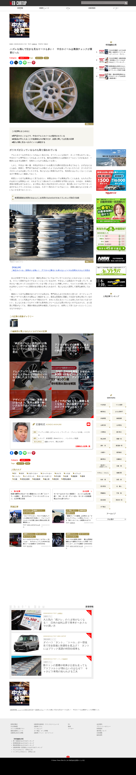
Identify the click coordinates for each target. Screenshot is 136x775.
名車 (66, 476)
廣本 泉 (103, 445)
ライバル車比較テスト (18, 728)
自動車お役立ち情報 (17, 733)
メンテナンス (29, 476)
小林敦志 (59, 613)
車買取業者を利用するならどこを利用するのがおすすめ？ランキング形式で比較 (47, 198)
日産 (15, 479)
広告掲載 (99, 733)
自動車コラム (24, 58)
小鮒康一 (103, 452)
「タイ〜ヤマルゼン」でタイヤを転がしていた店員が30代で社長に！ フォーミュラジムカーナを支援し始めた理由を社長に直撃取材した (36, 519)
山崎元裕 (103, 425)
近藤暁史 (34, 44)
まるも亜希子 (119, 411)
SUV (22, 473)
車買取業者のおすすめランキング (23, 743)
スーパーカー (47, 473)
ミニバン (17, 476)
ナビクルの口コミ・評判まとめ (23, 749)
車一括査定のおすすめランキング (23, 741)
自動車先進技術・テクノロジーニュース (46, 724)
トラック (78, 473)
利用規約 (99, 728)
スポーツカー (33, 473)
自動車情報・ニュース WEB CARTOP (22, 710)
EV (15, 473)
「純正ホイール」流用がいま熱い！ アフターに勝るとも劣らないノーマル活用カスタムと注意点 (50, 270)
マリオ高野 (119, 405)
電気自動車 (67, 479)
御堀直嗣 (119, 418)
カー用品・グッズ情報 (72, 510)
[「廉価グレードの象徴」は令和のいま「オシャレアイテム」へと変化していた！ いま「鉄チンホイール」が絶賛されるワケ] (58, 516)
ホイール (39, 58)
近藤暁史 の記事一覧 (83, 446)
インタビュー (27, 510)
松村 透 (103, 479)
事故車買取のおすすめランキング (23, 745)
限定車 (56, 479)
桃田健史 (119, 452)
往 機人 (119, 486)
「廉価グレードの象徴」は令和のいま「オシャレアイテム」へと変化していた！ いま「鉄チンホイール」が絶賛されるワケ (79, 518)
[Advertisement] (51, 580)
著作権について (101, 731)
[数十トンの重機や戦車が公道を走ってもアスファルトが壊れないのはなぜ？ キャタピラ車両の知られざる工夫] (26, 666)
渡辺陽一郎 (119, 445)
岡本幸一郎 (119, 500)
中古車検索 (14, 726)
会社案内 (99, 724)
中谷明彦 (103, 405)
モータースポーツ (45, 476)
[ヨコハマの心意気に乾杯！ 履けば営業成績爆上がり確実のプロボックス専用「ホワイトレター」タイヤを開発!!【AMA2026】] (58, 540)
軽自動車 (37, 479)
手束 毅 (119, 493)
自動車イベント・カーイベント (39, 510)
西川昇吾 (29, 546)
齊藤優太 (103, 493)
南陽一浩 (119, 439)
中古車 (58, 476)
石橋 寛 (119, 466)
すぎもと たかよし (103, 472)
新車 (83, 476)
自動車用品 (83, 510)
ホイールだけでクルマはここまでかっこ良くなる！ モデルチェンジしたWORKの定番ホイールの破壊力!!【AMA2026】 (36, 541)
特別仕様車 (26, 479)
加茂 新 (119, 479)
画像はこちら (89, 124)
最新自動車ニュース (49, 639)
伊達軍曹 (103, 418)
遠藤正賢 (119, 472)
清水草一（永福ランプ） (103, 465)
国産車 (75, 476)
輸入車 (47, 479)
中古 (46, 58)
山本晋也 (119, 425)
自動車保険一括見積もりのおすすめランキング (27, 747)
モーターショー (41, 534)
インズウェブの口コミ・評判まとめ (24, 752)
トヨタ (67, 473)
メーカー (71, 728)
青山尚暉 (103, 439)
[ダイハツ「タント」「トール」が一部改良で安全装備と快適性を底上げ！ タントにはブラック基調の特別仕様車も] (26, 643)
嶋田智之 (103, 411)
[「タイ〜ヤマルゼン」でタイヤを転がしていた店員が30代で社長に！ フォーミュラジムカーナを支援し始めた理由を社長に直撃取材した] (15, 516)
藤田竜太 (103, 459)
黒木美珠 (103, 500)
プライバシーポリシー (104, 726)
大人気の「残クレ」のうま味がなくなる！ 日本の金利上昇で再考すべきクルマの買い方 (65, 622)
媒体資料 (99, 735)
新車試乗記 (14, 724)
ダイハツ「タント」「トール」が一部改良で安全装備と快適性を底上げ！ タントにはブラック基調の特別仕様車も (66, 645)
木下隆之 (103, 506)
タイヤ (58, 473)
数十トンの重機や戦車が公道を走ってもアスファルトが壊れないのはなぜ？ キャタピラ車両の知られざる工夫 (65, 668)
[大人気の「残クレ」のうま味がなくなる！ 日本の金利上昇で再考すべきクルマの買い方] (26, 620)
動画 (69, 726)
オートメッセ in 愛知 (30, 536)
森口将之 (119, 432)
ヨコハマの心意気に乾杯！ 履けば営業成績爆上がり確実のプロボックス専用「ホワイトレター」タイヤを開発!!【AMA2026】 (79, 541)
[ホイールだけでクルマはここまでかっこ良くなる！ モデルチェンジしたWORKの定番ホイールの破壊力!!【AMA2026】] (15, 540)
